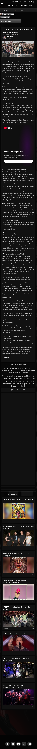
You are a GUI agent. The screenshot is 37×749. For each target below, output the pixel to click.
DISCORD (11, 5)
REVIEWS (24, 5)
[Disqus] (18, 416)
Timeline (5, 10)
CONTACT (32, 5)
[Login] (33, 2)
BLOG (24, 2)
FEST (17, 5)
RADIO (30, 2)
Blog (5, 14)
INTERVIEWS (16, 2)
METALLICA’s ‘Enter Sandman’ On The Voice (18, 634)
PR (9, 2)
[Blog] (2, 25)
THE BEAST (10, 37)
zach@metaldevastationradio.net (23, 378)
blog (14, 10)
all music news (5, 17)
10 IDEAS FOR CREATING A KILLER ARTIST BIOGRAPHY (10, 20)
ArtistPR (8, 357)
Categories (11, 14)
